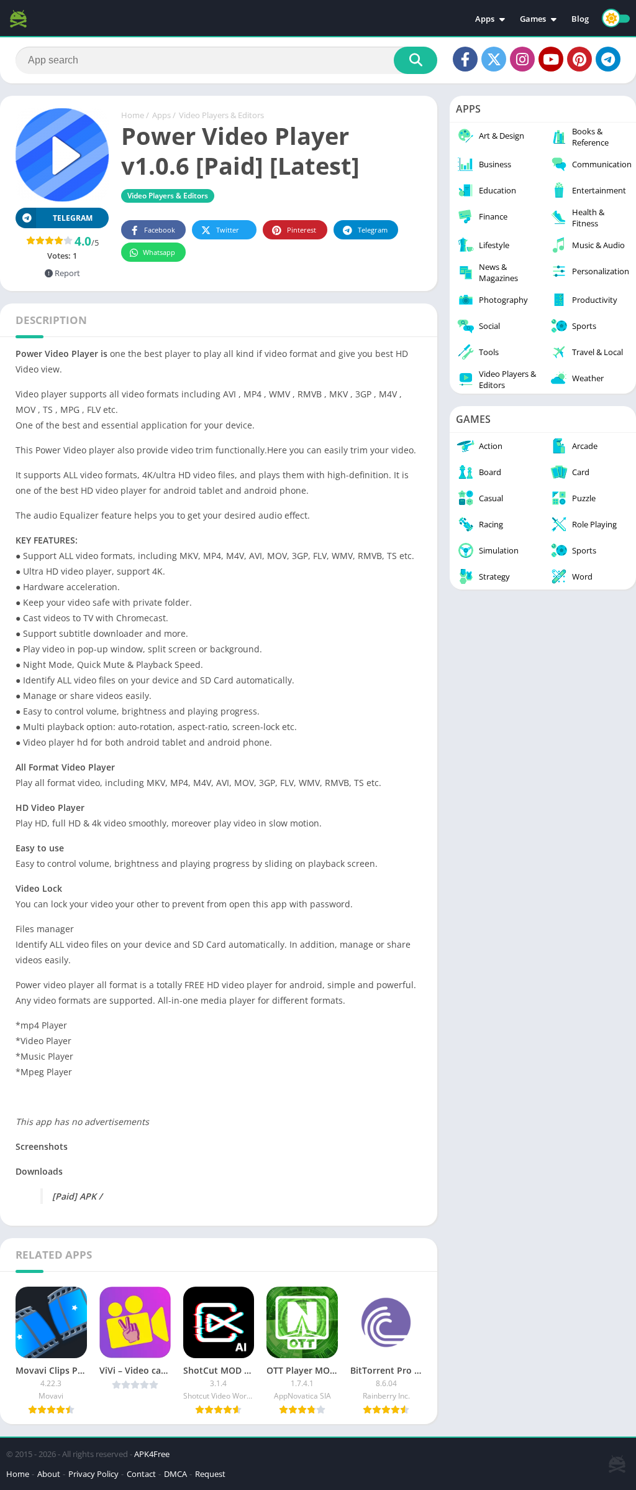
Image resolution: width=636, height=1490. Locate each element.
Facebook (159, 229)
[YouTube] (550, 59)
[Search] (415, 60)
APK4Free (152, 1454)
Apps (484, 18)
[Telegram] (608, 59)
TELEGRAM (73, 218)
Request (210, 1473)
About (48, 1473)
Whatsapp (159, 252)
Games (533, 18)
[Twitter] (493, 59)
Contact (141, 1473)
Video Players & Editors (221, 115)
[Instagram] (522, 59)
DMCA (175, 1473)
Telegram (373, 229)
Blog (580, 18)
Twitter (227, 229)
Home (132, 115)
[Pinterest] (579, 59)
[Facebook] (465, 59)
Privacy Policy (93, 1473)
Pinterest (301, 229)
